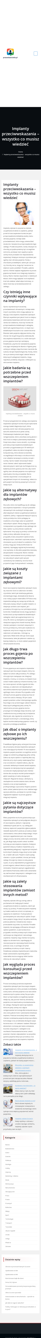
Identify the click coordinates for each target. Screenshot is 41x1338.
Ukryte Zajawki (10, 1231)
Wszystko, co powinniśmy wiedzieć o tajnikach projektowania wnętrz (24, 1067)
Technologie (9, 1219)
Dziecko (7, 1156)
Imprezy (8, 1172)
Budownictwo (9, 1149)
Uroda (7, 1235)
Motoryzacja (9, 1184)
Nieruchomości (10, 1188)
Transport (8, 1223)
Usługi (7, 1239)
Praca (7, 1196)
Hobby (7, 1168)
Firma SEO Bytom (11, 1282)
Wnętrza (8, 1242)
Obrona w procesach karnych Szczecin (17, 1266)
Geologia (8, 1164)
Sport (7, 1215)
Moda (7, 1180)
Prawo (7, 1199)
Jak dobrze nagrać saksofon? (14, 1303)
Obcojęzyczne (10, 1192)
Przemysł (8, 1203)
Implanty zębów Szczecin (24, 1119)
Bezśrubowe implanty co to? (25, 1101)
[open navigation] (36, 53)
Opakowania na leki (11, 1270)
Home (20, 152)
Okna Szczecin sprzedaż (13, 1292)
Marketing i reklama (11, 1176)
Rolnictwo (8, 1207)
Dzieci (7, 1152)
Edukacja (8, 1160)
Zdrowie (8, 1246)
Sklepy (7, 1211)
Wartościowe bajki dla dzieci (14, 1278)
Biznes (7, 1145)
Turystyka (8, 1227)
